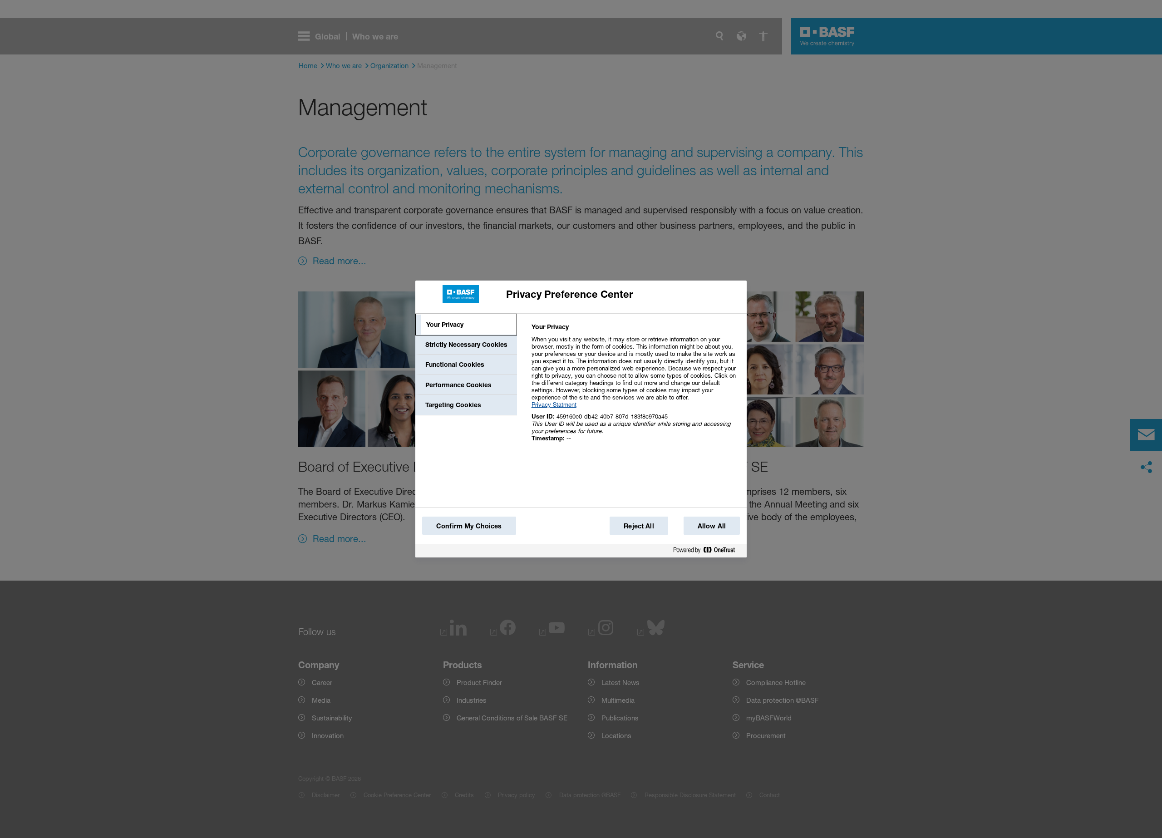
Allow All (712, 526)
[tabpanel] (635, 387)
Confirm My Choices (469, 526)
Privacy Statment (554, 404)
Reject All (639, 526)
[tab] (466, 325)
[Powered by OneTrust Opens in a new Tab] (707, 550)
